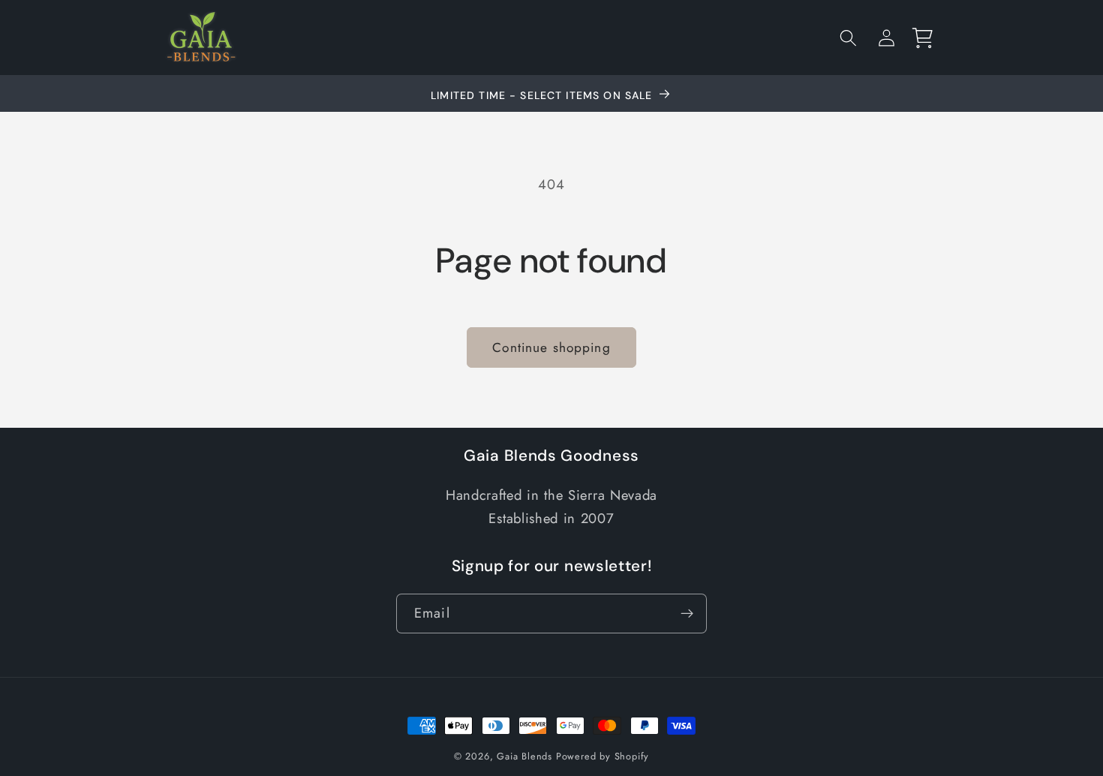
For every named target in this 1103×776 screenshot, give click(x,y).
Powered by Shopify (603, 756)
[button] (848, 38)
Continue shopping (551, 347)
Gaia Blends (524, 756)
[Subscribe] (687, 614)
